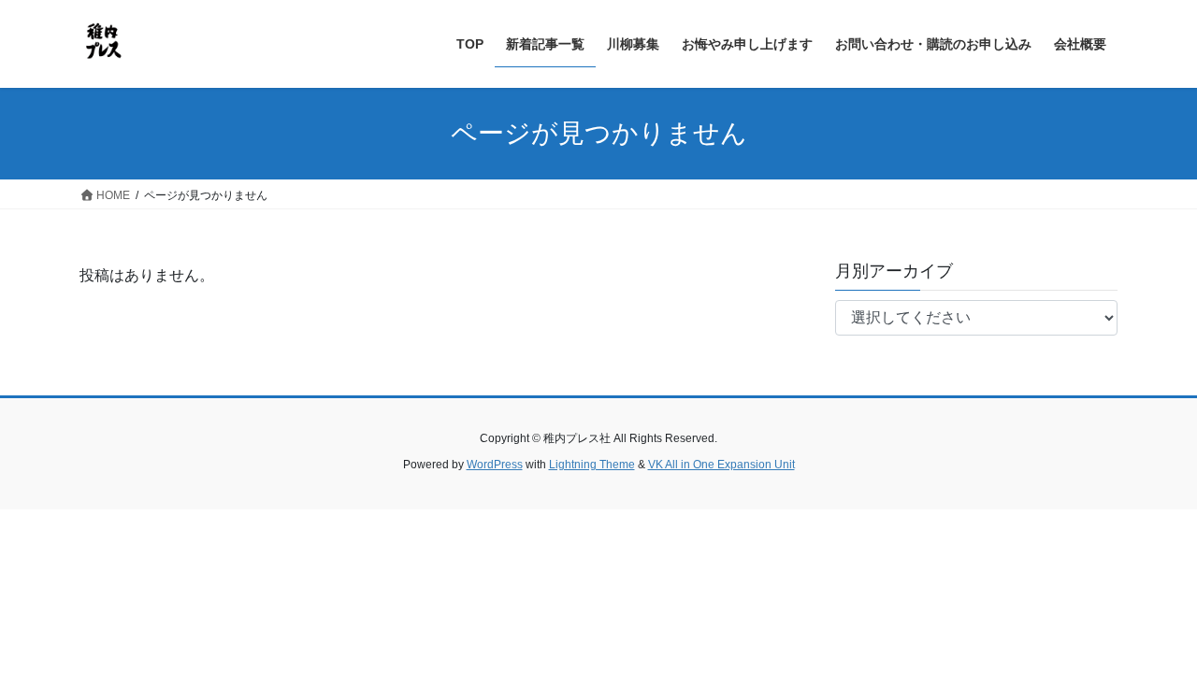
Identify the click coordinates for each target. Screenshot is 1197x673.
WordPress (495, 464)
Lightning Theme (592, 464)
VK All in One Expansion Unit (721, 464)
